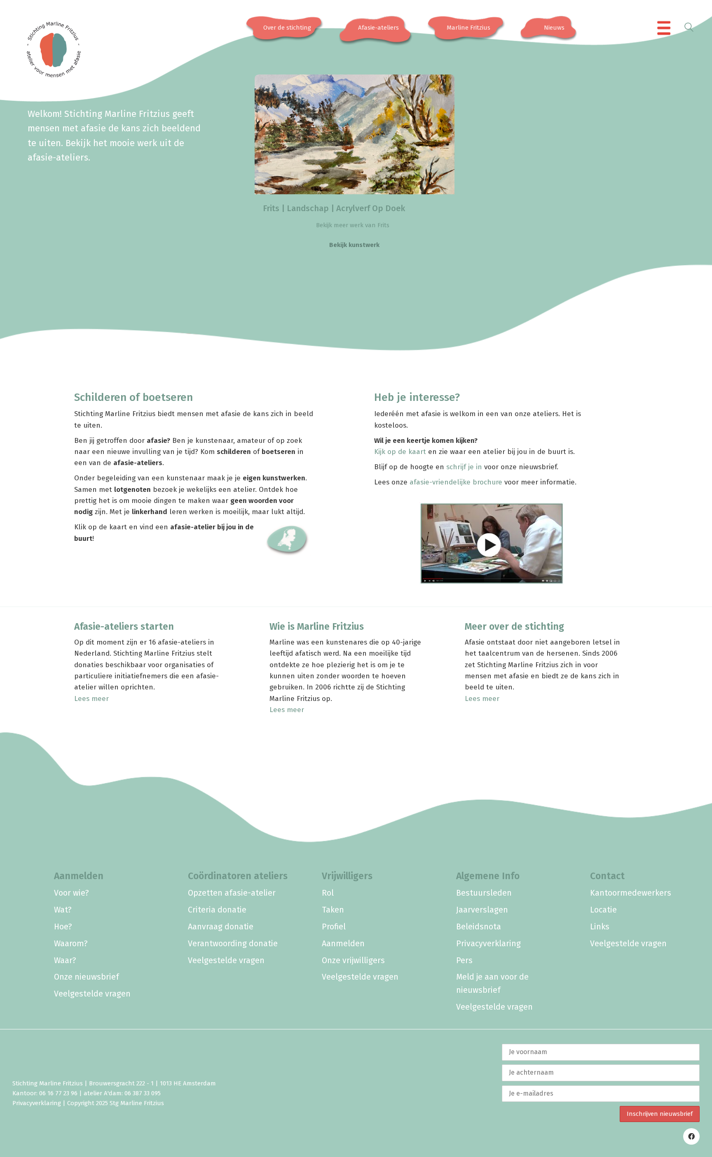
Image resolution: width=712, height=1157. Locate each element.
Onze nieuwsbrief (86, 977)
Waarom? (71, 943)
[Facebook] (691, 1136)
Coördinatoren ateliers (238, 876)
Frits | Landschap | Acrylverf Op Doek (334, 208)
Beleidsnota (478, 926)
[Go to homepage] (43, 28)
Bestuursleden (484, 893)
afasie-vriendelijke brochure (456, 482)
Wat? (63, 910)
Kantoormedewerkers (630, 893)
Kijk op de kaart (400, 451)
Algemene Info (488, 876)
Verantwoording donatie (233, 943)
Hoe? (63, 926)
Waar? (65, 960)
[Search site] (688, 29)
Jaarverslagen (482, 910)
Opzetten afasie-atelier (232, 893)
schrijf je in (464, 467)
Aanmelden (78, 876)
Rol (328, 893)
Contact (607, 876)
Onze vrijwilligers (353, 960)
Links (599, 926)
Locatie (603, 910)
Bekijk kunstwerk (354, 245)
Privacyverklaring (488, 943)
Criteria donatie (217, 910)
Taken (333, 910)
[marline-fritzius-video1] (491, 543)
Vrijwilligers (347, 876)
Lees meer (91, 698)
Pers (464, 960)
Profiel (334, 926)
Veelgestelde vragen (92, 994)
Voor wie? (71, 893)
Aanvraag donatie (220, 926)
